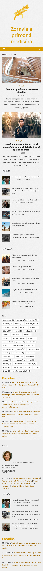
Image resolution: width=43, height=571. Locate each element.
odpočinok (8, 342)
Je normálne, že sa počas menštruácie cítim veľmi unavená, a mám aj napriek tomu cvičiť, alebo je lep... (21, 385)
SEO (14, 478)
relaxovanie (18, 353)
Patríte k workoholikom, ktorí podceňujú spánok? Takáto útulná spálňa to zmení (21, 147)
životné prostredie (21, 371)
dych (23, 327)
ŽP (36, 367)
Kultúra (21, 486)
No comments (34, 505)
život (7, 371)
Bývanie (22, 86)
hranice (18, 331)
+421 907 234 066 (8, 468)
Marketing (14, 486)
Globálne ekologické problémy (22, 267)
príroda (30, 346)
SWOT (18, 483)
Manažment (12, 481)
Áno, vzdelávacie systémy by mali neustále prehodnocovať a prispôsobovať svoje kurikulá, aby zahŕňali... (20, 394)
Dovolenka (5, 489)
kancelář (16, 335)
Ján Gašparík (25, 519)
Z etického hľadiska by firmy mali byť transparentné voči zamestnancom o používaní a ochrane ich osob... (19, 424)
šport (28, 367)
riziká (30, 353)
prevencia (18, 346)
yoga (6, 367)
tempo (7, 364)
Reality (4, 481)
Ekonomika (5, 483)
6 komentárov (29, 292)
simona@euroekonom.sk (10, 465)
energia (34, 327)
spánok (30, 356)
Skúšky (27, 486)
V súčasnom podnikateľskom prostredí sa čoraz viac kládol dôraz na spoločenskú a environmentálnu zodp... (20, 404)
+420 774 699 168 (8, 470)
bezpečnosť (8, 320)
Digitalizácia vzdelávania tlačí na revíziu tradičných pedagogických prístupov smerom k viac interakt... (21, 565)
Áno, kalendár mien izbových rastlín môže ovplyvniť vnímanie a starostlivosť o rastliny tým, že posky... (20, 433)
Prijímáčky (20, 481)
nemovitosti (19, 338)
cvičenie (7, 324)
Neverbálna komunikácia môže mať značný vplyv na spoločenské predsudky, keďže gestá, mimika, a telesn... (21, 414)
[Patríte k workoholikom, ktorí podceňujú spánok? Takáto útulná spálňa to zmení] (21, 125)
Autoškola (36, 478)
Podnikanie (28, 481)
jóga (6, 335)
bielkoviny (22, 320)
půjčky (21, 349)
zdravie (17, 367)
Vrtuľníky (29, 478)
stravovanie (19, 360)
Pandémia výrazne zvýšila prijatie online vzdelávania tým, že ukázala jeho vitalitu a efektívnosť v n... (21, 555)
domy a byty (32, 324)
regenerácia (33, 349)
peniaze (20, 342)
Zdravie (24, 141)
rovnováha (8, 356)
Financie (36, 481)
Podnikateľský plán (27, 483)
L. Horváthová (25, 505)
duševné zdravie (10, 327)
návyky (32, 338)
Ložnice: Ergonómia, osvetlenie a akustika (21, 90)
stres (31, 360)
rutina (19, 356)
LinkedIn (5, 473)
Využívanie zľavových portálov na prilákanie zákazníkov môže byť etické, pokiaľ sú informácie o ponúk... (21, 545)
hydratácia (30, 331)
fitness (7, 331)
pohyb (7, 346)
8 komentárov (30, 260)
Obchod (32, 486)
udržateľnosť (20, 364)
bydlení (34, 320)
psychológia (9, 349)
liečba (6, 338)
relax (6, 353)
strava (7, 360)
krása (27, 335)
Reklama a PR (20, 478)
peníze (31, 342)
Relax (18, 141)
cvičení (19, 324)
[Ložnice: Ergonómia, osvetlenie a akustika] (21, 70)
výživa (32, 364)
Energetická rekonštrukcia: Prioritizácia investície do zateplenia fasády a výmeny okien (26, 191)
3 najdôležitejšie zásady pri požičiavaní (24, 290)
